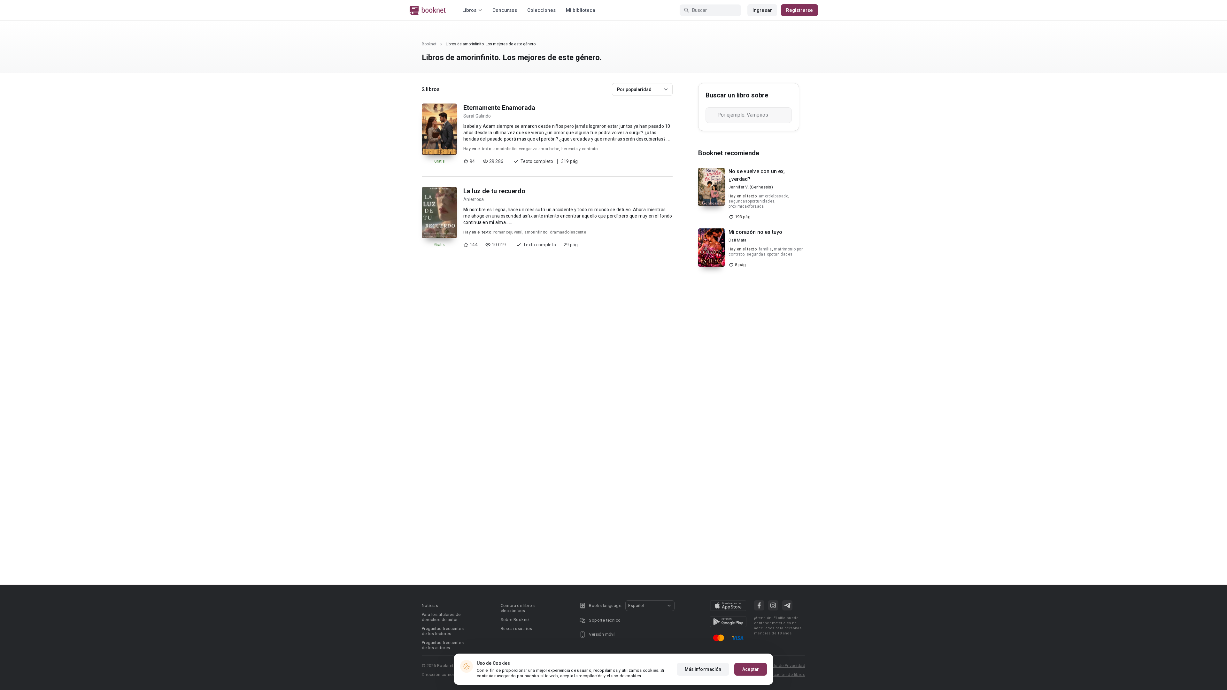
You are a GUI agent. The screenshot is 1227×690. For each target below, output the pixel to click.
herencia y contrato (579, 148)
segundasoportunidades (752, 201)
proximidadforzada (746, 206)
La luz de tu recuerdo (494, 191)
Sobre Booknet (515, 619)
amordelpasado (773, 196)
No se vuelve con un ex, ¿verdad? (757, 175)
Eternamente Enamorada (499, 107)
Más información (703, 669)
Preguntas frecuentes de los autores (443, 645)
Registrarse (799, 10)
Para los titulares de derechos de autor (441, 617)
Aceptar (750, 669)
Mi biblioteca (580, 10)
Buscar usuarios (516, 628)
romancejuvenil (507, 232)
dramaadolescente (568, 232)
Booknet (429, 44)
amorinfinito (505, 148)
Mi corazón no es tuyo (755, 232)
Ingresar (762, 10)
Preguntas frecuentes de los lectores (443, 631)
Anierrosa (473, 199)
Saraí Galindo (477, 116)
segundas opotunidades (769, 254)
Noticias (430, 605)
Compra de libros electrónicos (518, 608)
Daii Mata (737, 240)
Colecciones (541, 10)
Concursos (504, 10)
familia (765, 249)
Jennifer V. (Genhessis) (751, 187)
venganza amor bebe (539, 148)
